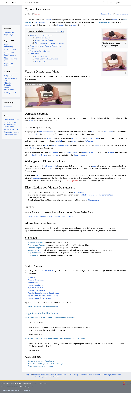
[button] (48, 95)
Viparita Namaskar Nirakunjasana (41, 298)
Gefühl (34, 155)
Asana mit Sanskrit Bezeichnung (90, 375)
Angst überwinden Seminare (41, 313)
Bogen (114, 20)
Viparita (28, 25)
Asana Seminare (34, 242)
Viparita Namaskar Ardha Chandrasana (43, 293)
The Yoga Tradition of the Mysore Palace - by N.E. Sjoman (51, 216)
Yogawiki (11, 2)
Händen (94, 131)
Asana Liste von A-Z (46, 270)
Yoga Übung (74, 375)
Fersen (97, 145)
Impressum (26, 390)
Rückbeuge (53, 152)
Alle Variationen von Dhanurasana (42, 307)
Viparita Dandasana (36, 285)
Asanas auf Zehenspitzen (103, 195)
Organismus (36, 178)
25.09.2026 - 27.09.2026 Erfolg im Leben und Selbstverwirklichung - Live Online (55, 338)
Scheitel (49, 134)
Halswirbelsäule (92, 138)
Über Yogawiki (16, 390)
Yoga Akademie (34, 253)
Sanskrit (48, 20)
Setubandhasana (46, 131)
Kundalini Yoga (34, 247)
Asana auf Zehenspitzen (52, 377)
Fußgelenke (108, 131)
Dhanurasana (103, 22)
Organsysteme (72, 180)
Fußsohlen (89, 141)
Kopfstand (50, 168)
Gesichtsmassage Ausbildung (40, 366)
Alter (94, 166)
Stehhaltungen (86, 195)
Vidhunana (32, 277)
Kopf (35, 134)
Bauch (30, 121)
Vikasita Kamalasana (36, 280)
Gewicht (74, 141)
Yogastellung (41, 22)
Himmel (55, 155)
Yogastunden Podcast (36, 245)
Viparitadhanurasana (60, 145)
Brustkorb (68, 152)
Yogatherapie (33, 255)
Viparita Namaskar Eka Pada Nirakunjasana (45, 295)
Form (46, 145)
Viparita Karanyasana (36, 290)
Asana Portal (33, 250)
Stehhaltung (39, 377)
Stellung (38, 175)
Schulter (111, 152)
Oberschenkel (88, 152)
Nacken (50, 138)
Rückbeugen (79, 192)
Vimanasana (33, 282)
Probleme (75, 138)
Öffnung (44, 155)
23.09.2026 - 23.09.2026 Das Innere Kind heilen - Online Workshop (50, 317)
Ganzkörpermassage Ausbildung (41, 361)
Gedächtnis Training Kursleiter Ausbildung (45, 363)
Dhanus (60, 25)
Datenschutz (5, 390)
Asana (73, 25)
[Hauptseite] (11, 14)
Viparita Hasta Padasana (37, 288)
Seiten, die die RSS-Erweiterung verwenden (48, 375)
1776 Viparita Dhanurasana (35, 84)
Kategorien (28, 375)
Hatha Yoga (107, 375)
